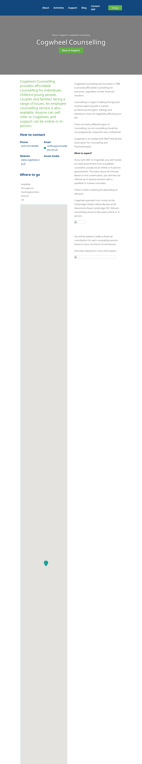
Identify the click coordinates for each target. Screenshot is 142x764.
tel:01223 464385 (30, 145)
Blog (84, 7)
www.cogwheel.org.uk (30, 161)
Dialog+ (115, 8)
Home (55, 35)
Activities (59, 7)
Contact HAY (95, 8)
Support (72, 7)
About (45, 7)
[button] (46, 563)
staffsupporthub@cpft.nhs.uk (57, 147)
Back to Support (71, 50)
